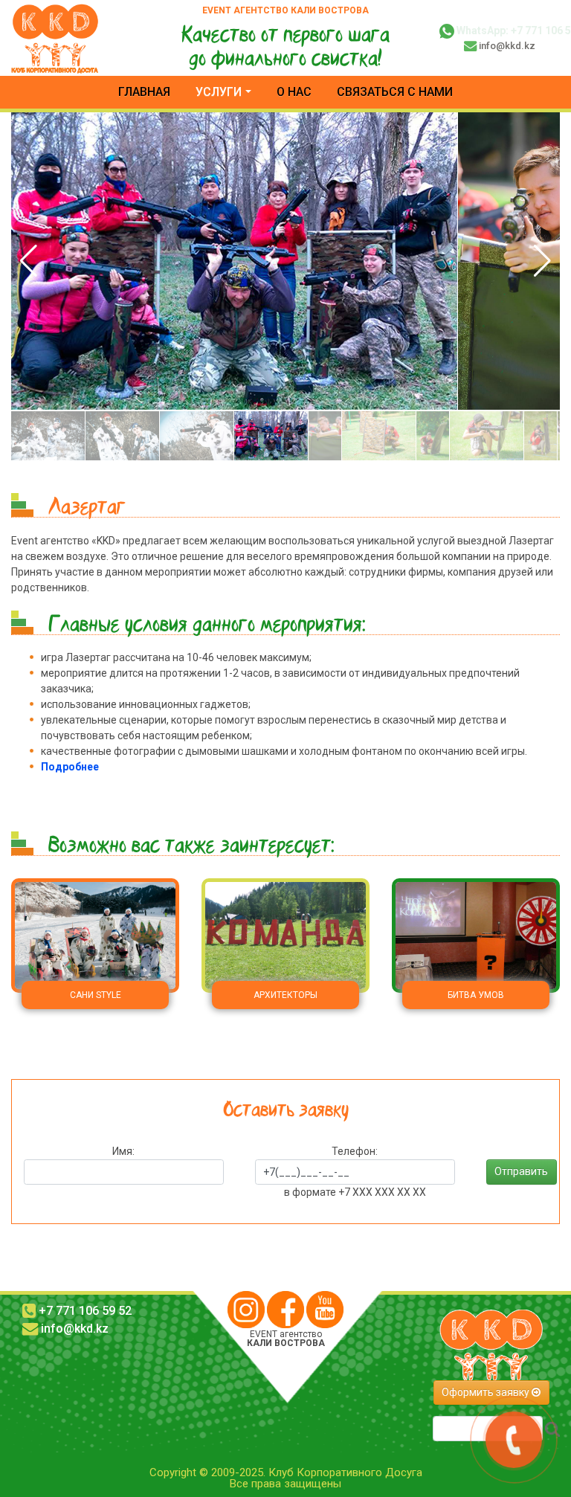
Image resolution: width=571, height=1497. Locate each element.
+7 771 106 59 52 (85, 1311)
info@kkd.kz (507, 45)
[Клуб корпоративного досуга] (55, 37)
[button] (542, 261)
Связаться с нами (395, 92)
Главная (144, 92)
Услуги (219, 92)
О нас (294, 92)
